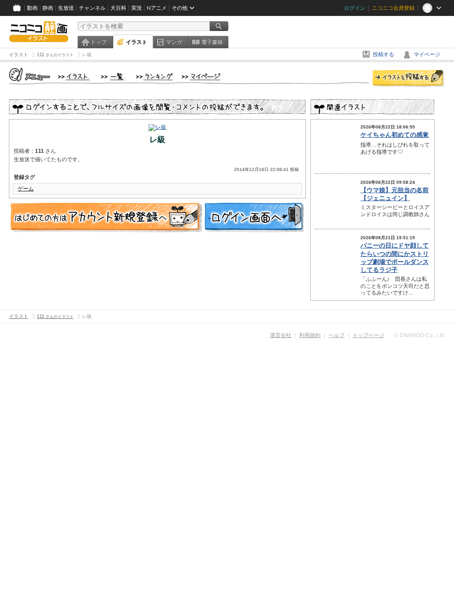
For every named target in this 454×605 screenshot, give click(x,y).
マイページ (427, 54)
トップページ (368, 335)
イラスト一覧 (114, 77)
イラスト (136, 42)
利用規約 (310, 335)
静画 (48, 8)
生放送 (66, 8)
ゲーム (26, 189)
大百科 (118, 8)
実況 (136, 8)
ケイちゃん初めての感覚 (394, 134)
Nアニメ (157, 8)
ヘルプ (336, 335)
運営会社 (280, 335)
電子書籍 (212, 42)
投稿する (383, 54)
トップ (98, 42)
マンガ (174, 42)
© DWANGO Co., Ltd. (420, 335)
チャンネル (92, 8)
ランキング (154, 77)
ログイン (354, 8)
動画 (32, 8)
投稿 (408, 79)
